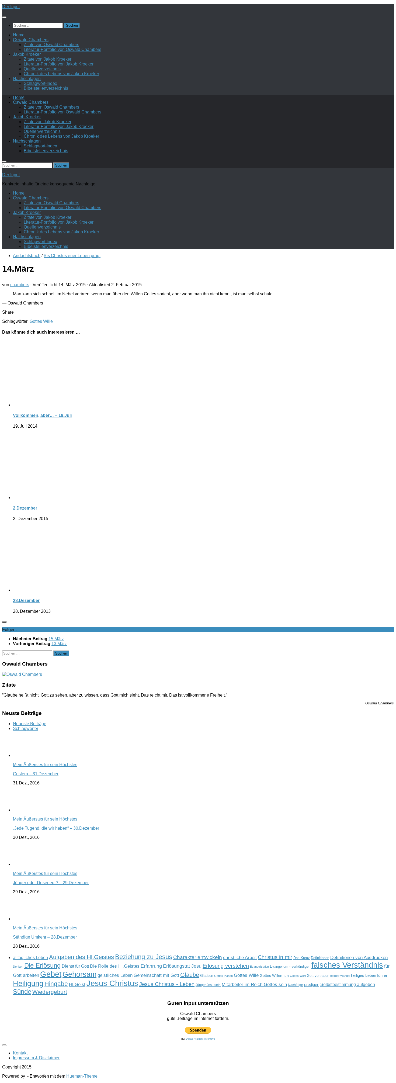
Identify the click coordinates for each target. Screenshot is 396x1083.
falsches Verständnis (347, 965)
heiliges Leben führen (369, 975)
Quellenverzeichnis (42, 69)
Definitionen (320, 958)
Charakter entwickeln (197, 957)
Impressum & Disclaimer (36, 1058)
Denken (18, 966)
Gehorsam (79, 974)
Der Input (11, 6)
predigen (311, 984)
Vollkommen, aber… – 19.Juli (42, 415)
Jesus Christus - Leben (166, 984)
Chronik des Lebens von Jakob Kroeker (61, 73)
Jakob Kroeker (27, 54)
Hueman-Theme (82, 1076)
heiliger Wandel (340, 975)
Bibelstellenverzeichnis (46, 88)
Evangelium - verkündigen (290, 966)
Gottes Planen (223, 975)
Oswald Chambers (30, 39)
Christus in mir (275, 957)
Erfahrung (151, 966)
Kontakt (20, 1053)
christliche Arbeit (240, 957)
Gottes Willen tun (274, 976)
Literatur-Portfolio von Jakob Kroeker (58, 64)
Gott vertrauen (318, 976)
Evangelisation (259, 966)
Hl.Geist (77, 984)
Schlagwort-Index (40, 83)
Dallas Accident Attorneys (200, 1038)
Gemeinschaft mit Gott (156, 975)
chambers (19, 284)
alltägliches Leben (30, 957)
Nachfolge (295, 985)
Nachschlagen (27, 78)
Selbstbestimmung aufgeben (347, 984)
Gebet (50, 974)
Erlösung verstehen (226, 966)
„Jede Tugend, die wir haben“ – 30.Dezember (56, 828)
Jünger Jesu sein (208, 985)
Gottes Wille (41, 321)
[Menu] (4, 17)
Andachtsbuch (26, 255)
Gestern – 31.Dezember (35, 773)
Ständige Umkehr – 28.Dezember (45, 937)
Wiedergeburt (49, 992)
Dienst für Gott (75, 966)
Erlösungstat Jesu (182, 966)
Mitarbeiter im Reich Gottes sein (254, 984)
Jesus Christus (112, 983)
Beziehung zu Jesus (143, 956)
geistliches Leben (115, 975)
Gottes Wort (298, 975)
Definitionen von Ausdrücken (359, 957)
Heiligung (28, 983)
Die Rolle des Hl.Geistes (115, 966)
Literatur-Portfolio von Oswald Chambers (62, 49)
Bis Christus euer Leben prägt (72, 255)
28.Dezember (26, 600)
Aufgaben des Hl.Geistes (81, 957)
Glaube (189, 974)
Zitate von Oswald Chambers (51, 44)
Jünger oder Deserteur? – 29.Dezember (51, 882)
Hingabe (56, 983)
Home (19, 35)
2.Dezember (25, 508)
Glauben (206, 976)
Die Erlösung (42, 965)
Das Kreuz (301, 958)
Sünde (22, 991)
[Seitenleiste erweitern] (4, 622)
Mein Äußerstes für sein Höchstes (45, 764)
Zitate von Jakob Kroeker (47, 59)
